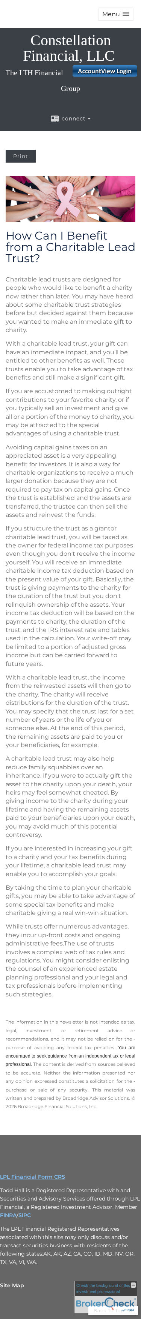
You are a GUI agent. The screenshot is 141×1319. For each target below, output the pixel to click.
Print (20, 156)
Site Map (12, 1285)
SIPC (24, 1215)
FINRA (8, 1215)
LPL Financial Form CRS (32, 1176)
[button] (115, 14)
